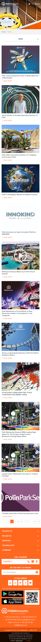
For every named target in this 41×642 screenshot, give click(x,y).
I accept (28, 640)
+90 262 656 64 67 (13, 617)
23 (39, 521)
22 (35, 521)
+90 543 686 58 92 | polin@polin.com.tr (21, 620)
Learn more (19, 640)
